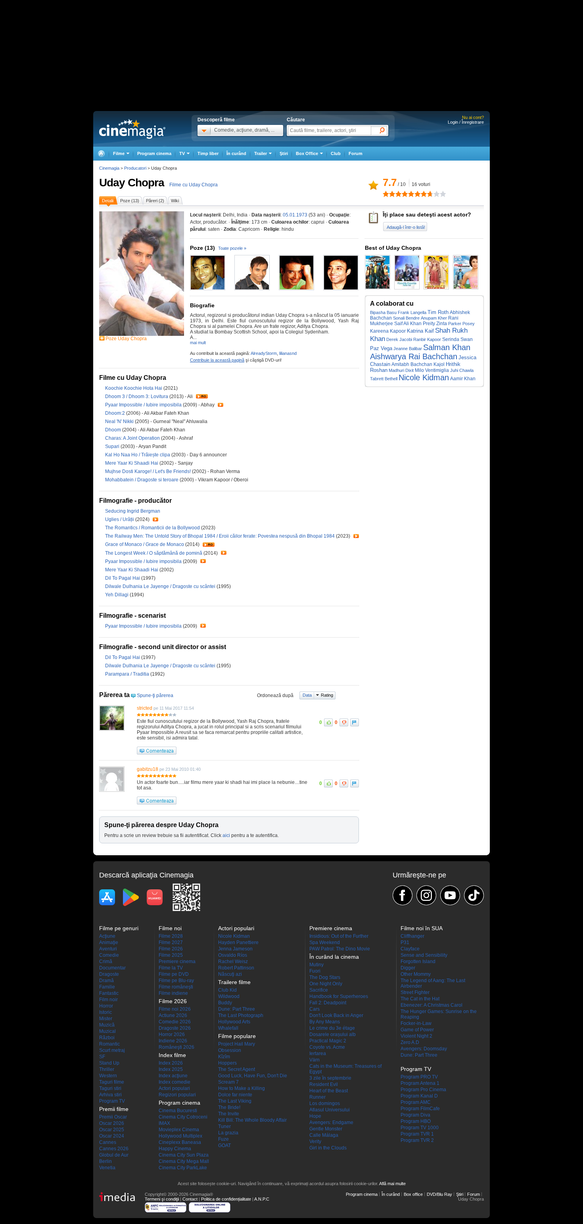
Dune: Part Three (236, 1009)
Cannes (107, 1142)
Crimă (105, 961)
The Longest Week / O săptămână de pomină (153, 553)
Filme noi (170, 928)
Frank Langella (412, 312)
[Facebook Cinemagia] (402, 895)
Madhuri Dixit (401, 370)
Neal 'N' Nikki (120, 421)
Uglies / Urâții (119, 519)
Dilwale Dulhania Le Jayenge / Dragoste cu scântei (160, 586)
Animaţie (108, 942)
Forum (355, 153)
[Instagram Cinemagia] (426, 895)
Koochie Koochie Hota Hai (134, 388)
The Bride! (229, 1107)
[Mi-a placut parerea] (328, 722)
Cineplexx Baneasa (180, 1142)
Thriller (106, 1069)
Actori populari (174, 1088)
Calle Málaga (323, 1135)
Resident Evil (323, 1084)
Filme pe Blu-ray (176, 980)
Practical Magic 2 (327, 1041)
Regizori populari (177, 1095)
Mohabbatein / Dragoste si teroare (141, 480)
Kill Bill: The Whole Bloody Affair (252, 1120)
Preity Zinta (435, 323)
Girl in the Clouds (328, 1148)
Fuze (223, 1139)
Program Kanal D (419, 1096)
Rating (327, 695)
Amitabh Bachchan (411, 364)
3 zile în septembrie (330, 1078)
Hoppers (227, 1063)
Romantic (109, 1044)
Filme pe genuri (118, 928)
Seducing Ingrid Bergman (132, 511)
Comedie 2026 (175, 1022)
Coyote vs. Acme (327, 1047)
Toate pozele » (232, 248)
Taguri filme (111, 1082)
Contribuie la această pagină (217, 360)
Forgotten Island (418, 961)
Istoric (105, 1012)
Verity (315, 1141)
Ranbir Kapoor (427, 339)
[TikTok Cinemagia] (474, 895)
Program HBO (416, 1121)
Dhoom (113, 430)
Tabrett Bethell (383, 378)
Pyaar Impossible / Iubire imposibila (143, 405)
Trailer (202, 396)
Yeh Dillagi (117, 595)
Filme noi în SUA (422, 928)
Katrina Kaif (420, 331)
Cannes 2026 (113, 1148)
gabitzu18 (147, 769)
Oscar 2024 (111, 1136)
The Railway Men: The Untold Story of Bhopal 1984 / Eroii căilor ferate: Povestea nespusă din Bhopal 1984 (220, 536)
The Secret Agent (236, 1069)
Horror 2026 (172, 1034)
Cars (314, 1009)
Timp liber (208, 153)
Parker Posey (461, 323)
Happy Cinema (175, 1148)
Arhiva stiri (110, 1095)
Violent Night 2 (416, 1036)
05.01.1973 (295, 215)
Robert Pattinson (236, 968)
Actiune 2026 (173, 1015)
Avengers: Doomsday (424, 1049)
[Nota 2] (389, 194)
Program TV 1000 (420, 1127)
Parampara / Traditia (127, 674)
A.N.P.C (261, 1199)
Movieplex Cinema (179, 1129)
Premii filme (113, 1109)
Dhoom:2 (115, 413)
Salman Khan (446, 347)
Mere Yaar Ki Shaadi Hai (132, 463)
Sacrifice (318, 990)
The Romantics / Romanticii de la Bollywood (152, 528)
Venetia (107, 1167)
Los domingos (324, 1103)
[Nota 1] (386, 194)
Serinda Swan (457, 339)
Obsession (229, 1050)
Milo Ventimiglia (432, 370)
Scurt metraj (112, 1050)
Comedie (109, 955)
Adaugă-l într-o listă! (406, 227)
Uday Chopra (131, 182)
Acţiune (107, 936)
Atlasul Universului (329, 1110)
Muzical (107, 1031)
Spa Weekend (324, 942)
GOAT (224, 1145)
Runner (317, 1097)
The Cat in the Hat (420, 999)
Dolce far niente (235, 1095)
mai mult (198, 342)
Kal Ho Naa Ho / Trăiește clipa (137, 455)
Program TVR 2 (417, 1140)
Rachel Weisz (233, 961)
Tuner (224, 1126)
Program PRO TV (419, 1077)
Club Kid (227, 990)
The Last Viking (234, 1101)
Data (307, 695)
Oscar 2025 (111, 1129)
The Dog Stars (324, 977)
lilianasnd (288, 353)
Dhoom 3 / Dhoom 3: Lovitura (136, 396)
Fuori (314, 971)
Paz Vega (381, 348)
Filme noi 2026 (175, 1009)
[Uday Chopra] (141, 334)
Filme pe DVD (174, 974)
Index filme (172, 1055)
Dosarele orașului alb (332, 1034)
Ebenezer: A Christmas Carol (431, 1005)
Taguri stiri (110, 1088)
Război (107, 1037)
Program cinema (154, 153)
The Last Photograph (240, 1015)
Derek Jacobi (399, 339)
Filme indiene (173, 993)
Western (108, 1075)
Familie (107, 987)
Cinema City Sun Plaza (184, 1155)
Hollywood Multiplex (180, 1136)
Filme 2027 (171, 942)
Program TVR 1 (417, 1134)
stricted (144, 708)
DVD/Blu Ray (439, 1194)
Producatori (135, 168)
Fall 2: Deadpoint (327, 1003)
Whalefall (228, 1028)
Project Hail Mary (236, 1044)
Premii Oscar (113, 1117)
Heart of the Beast (328, 1091)
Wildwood (229, 996)
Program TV (112, 1101)
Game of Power (417, 1029)
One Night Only (325, 983)
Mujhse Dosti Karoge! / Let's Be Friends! (148, 471)
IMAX (164, 1123)
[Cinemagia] (101, 154)
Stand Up (109, 1063)
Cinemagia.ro (132, 129)
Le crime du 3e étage (332, 1028)
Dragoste (109, 974)
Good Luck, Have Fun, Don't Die (252, 1075)
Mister (105, 1018)
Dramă (106, 980)
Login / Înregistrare (466, 122)
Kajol (439, 364)
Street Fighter (415, 992)
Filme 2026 (171, 949)
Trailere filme (234, 982)
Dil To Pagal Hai (123, 578)
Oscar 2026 (111, 1123)
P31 (405, 942)
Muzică (107, 1025)
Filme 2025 (171, 955)
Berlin (105, 1161)
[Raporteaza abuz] (354, 722)
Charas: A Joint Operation (133, 438)
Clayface (410, 949)
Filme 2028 (171, 936)
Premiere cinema (177, 961)
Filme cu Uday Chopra (193, 185)
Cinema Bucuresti (178, 1110)
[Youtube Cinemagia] (450, 895)
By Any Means (324, 1022)
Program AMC (416, 1102)
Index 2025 (171, 1069)
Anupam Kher (434, 318)
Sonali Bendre (406, 318)
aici (226, 835)
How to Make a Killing (241, 1088)
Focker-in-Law (416, 1023)
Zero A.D (410, 1042)
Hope (315, 1116)
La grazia (228, 1133)
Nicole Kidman (424, 377)
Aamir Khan (463, 378)
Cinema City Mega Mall (184, 1161)
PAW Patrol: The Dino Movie (339, 949)
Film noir (108, 999)
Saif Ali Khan (408, 323)
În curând (236, 153)
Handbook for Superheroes (338, 996)
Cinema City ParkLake (183, 1167)
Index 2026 (171, 1063)
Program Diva (415, 1115)
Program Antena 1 (420, 1083)
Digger (408, 968)
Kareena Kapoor (388, 331)
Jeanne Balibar (407, 348)
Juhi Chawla (462, 370)
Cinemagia (109, 168)
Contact (190, 1199)
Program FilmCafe (420, 1108)
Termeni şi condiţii (162, 1199)
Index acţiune (173, 1075)
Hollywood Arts (234, 1022)
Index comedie (174, 1082)
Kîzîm (224, 1056)
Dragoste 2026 (175, 1028)
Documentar (112, 968)
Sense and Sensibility (424, 955)
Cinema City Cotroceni (183, 1117)
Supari (113, 446)
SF (102, 1056)
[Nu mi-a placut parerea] (343, 722)
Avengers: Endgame (331, 1122)
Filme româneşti (176, 987)
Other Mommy (416, 974)
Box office (413, 1194)
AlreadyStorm (264, 353)
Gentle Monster (325, 1129)
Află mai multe (392, 1183)
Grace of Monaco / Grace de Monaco (144, 544)
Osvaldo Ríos (232, 955)
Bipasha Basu (383, 312)
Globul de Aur (113, 1155)
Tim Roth (438, 312)
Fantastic (109, 993)
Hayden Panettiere (238, 942)
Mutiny (316, 964)
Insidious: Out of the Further (338, 936)
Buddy (225, 1003)
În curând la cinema (334, 957)
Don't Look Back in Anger (336, 1015)
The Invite (228, 1114)
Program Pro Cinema (423, 1089)
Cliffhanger (412, 936)
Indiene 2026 (173, 1041)
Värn (314, 1060)
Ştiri (284, 153)
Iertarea (317, 1053)
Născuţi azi (230, 974)
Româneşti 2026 (176, 1047)
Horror (106, 1006)
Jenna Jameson (235, 949)
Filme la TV (171, 968)
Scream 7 (228, 1082)
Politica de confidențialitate (226, 1199)
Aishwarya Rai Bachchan (413, 356)
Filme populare (237, 1036)
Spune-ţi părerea (155, 695)
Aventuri (108, 949)
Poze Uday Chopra (126, 338)
